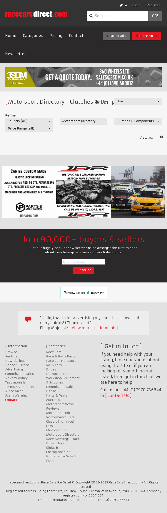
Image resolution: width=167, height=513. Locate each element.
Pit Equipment (57, 374)
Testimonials (15, 382)
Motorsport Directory (62, 435)
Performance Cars (60, 417)
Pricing (56, 35)
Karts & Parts (56, 395)
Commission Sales (19, 374)
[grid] (161, 137)
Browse (11, 352)
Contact (76, 35)
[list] (156, 137)
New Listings (15, 361)
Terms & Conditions (20, 387)
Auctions (53, 400)
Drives (51, 369)
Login (136, 5)
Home (10, 35)
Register (153, 5)
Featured (12, 356)
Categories (33, 35)
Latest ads (117, 36)
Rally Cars (54, 365)
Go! (155, 16)
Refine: (10, 115)
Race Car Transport (61, 361)
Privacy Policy (16, 378)
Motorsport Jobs (59, 413)
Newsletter (15, 54)
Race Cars (54, 352)
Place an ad (147, 36)
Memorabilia (56, 430)
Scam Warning (16, 395)
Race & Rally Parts (60, 356)
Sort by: (101, 101)
